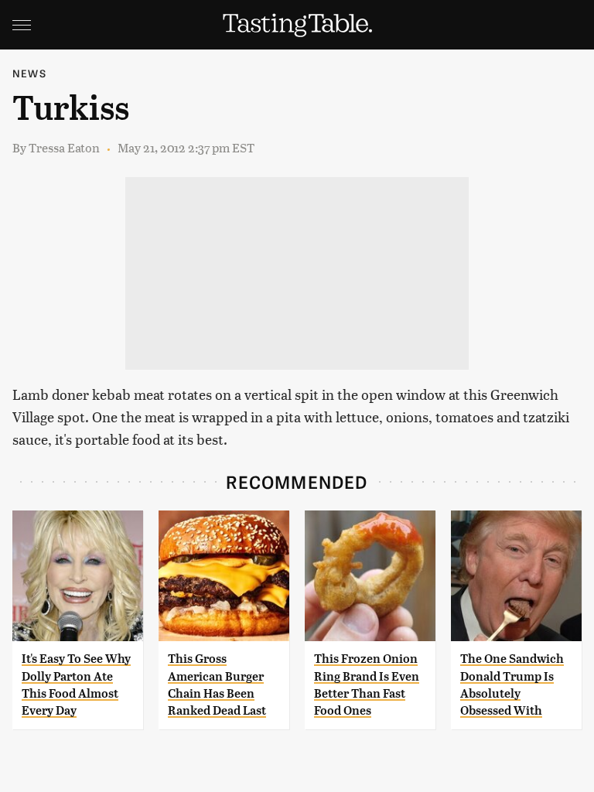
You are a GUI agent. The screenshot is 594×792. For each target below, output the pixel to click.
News (29, 73)
